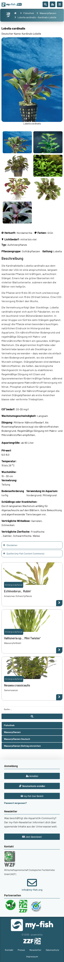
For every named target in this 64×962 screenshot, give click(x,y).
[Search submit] (32, 716)
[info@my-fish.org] (32, 883)
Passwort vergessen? (15, 802)
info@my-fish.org (32, 889)
